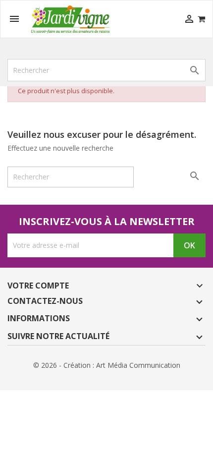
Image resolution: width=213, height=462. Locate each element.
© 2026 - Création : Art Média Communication (106, 365)
